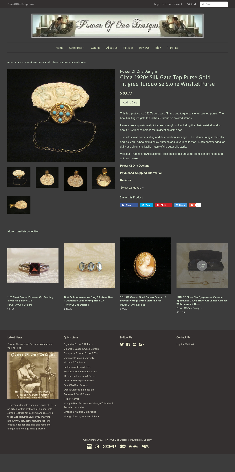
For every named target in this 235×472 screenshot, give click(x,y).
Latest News (14, 337)
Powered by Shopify (141, 440)
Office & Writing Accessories (79, 380)
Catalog (95, 47)
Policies (128, 47)
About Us (112, 47)
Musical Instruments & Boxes (79, 376)
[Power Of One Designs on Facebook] (128, 345)
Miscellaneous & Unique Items (80, 371)
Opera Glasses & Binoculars (79, 389)
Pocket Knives (71, 399)
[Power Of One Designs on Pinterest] (134, 345)
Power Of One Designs (116, 440)
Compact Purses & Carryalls (79, 358)
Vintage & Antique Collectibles (80, 412)
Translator (173, 47)
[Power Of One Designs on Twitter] (122, 345)
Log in (157, 4)
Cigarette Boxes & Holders (78, 344)
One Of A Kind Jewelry (76, 385)
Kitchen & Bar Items (74, 362)
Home (59, 47)
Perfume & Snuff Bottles (77, 394)
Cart (193, 4)
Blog (158, 47)
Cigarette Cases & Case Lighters (81, 349)
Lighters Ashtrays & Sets (77, 367)
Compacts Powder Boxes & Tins (81, 353)
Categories (76, 47)
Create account (173, 4)
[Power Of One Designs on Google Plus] (141, 345)
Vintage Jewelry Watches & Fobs (81, 416)
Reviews (144, 47)
